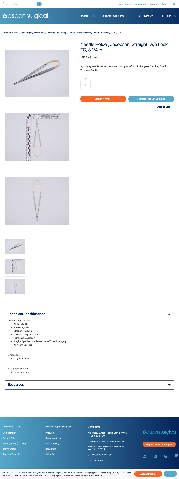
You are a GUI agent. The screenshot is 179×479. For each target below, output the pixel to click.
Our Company (144, 16)
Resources (168, 16)
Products (88, 16)
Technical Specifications (26, 314)
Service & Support (114, 16)
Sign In (164, 4)
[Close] (170, 474)
